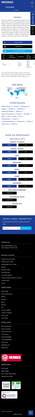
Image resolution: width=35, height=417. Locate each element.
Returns (3, 302)
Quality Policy (4, 347)
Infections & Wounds (7, 111)
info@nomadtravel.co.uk (10, 245)
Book (9, 145)
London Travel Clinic (6, 331)
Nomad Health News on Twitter (9, 264)
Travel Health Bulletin (6, 339)
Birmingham (17, 162)
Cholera (16, 106)
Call (25, 145)
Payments (3, 304)
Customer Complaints (6, 312)
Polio (8, 116)
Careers (3, 283)
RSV (20, 116)
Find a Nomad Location (6, 294)
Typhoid (29, 121)
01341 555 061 (19, 42)
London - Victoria (17, 149)
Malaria (19, 114)
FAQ (2, 307)
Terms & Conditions (6, 310)
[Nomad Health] (7, 2)
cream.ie (20, 414)
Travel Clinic (6, 322)
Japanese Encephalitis (8, 114)
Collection (3, 299)
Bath (17, 156)
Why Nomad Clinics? (6, 326)
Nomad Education (5, 272)
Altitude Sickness (6, 106)
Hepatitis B (20, 109)
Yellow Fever (5, 124)
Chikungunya (24, 106)
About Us (3, 267)
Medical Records (5, 345)
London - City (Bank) (17, 142)
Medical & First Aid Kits (7, 376)
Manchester (17, 183)
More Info (9, 193)
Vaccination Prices (19, 51)
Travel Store (6, 287)
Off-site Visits (17, 204)
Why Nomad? (4, 291)
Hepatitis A (11, 109)
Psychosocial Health (17, 197)
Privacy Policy (4, 315)
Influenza (18, 111)
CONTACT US (5, 242)
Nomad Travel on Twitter (7, 261)
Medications (6, 364)
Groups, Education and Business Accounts (11, 278)
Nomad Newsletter (5, 269)
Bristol (17, 169)
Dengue (4, 109)
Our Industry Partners (6, 275)
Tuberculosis (20, 121)
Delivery (3, 296)
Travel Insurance (5, 280)
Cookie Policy (4, 318)
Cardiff (17, 176)
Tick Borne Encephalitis (8, 121)
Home (2, 10)
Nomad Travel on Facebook (8, 259)
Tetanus (15, 119)
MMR (3, 116)
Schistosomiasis (6, 119)
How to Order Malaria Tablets (8, 373)
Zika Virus (14, 124)
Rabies (15, 116)
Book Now (19, 46)
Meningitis (27, 114)
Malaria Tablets (5, 371)
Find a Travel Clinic (6, 329)
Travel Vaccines (9, 10)
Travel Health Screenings (17, 190)
